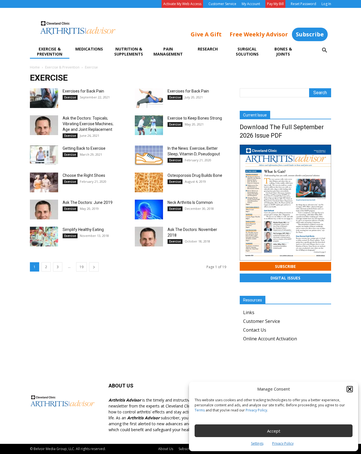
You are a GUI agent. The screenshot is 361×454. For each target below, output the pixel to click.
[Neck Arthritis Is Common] (149, 209)
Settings (257, 443)
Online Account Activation (270, 339)
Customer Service (222, 3)
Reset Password (303, 3)
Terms (200, 410)
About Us (165, 448)
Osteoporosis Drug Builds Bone (195, 175)
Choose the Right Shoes (84, 175)
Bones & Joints (283, 51)
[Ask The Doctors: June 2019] (44, 209)
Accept (273, 431)
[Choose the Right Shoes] (44, 182)
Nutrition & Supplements (128, 51)
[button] (350, 389)
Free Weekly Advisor (259, 34)
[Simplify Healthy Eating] (44, 236)
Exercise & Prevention (49, 51)
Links (248, 312)
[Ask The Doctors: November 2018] (149, 236)
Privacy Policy (256, 410)
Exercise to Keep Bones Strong (195, 118)
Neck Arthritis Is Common (190, 202)
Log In (326, 3)
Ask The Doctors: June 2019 (88, 202)
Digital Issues (285, 278)
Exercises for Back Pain (83, 91)
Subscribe (310, 34)
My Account (251, 3)
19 (81, 267)
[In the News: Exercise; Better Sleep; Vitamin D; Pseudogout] (149, 155)
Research (208, 49)
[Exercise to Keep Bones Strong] (149, 125)
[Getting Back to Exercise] (44, 155)
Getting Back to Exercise (84, 148)
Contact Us (254, 330)
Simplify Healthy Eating (83, 229)
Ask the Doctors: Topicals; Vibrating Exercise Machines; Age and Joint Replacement (88, 124)
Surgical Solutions (247, 51)
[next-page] (94, 267)
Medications (89, 49)
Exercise (70, 97)
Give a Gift (206, 34)
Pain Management (168, 51)
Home (35, 67)
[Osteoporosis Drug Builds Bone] (149, 182)
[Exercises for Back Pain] (44, 98)
